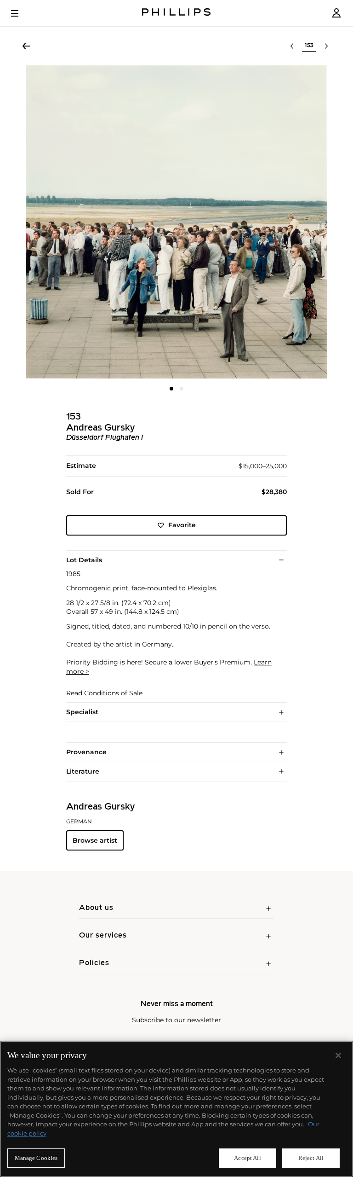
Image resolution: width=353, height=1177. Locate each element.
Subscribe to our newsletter (176, 1020)
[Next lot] (326, 46)
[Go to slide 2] (181, 388)
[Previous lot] (291, 46)
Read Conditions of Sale (104, 693)
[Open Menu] (21, 13)
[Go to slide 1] (171, 388)
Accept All (247, 1157)
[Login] (336, 13)
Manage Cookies (36, 1157)
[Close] (338, 1055)
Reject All (311, 1157)
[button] (176, 222)
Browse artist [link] (95, 840)
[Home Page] (176, 13)
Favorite (182, 525)
